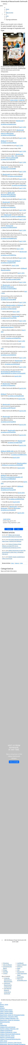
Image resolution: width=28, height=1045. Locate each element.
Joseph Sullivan (6, 519)
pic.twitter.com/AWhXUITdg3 (16, 499)
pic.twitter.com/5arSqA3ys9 (15, 176)
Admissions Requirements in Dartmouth (8, 985)
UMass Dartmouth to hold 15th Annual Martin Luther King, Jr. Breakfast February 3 (13, 552)
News (12, 563)
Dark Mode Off (14, 997)
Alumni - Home (4, 1004)
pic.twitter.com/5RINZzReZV (8, 479)
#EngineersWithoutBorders (8, 194)
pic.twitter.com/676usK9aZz (8, 432)
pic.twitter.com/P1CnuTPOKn (9, 318)
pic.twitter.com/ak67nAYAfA (13, 279)
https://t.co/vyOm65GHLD (8, 477)
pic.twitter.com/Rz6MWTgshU (9, 238)
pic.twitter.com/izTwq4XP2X (8, 422)
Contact (5, 973)
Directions (6, 963)
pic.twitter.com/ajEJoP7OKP (8, 262)
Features (17, 563)
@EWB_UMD (11, 193)
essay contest (14, 100)
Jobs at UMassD (7, 965)
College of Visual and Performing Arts (10, 1039)
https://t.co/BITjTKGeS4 (7, 133)
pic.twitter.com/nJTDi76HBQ (8, 168)
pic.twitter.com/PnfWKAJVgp (8, 255)
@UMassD (3, 141)
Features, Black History (6, 1010)
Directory (19, 966)
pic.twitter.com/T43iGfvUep (8, 207)
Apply (18, 968)
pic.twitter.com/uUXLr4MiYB (8, 299)
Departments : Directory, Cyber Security (11, 1042)
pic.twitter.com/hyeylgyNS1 (18, 373)
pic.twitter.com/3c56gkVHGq (13, 338)
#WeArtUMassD (5, 216)
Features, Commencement (7, 1037)
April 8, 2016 (18, 376)
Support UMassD (21, 965)
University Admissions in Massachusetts (8, 979)
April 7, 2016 (22, 127)
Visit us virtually (14, 762)
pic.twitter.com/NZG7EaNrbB (8, 309)
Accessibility (20, 977)
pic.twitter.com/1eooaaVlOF (8, 490)
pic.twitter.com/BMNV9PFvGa (18, 216)
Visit (18, 970)
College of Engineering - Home (8, 1032)
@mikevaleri (4, 508)
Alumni (2, 1006)
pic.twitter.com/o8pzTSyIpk (15, 442)
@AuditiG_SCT (19, 477)
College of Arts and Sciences (7, 1027)
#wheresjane (10, 287)
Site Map (5, 972)
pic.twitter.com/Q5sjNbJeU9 (8, 510)
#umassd (18, 371)
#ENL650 (13, 371)
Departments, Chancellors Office (9, 1016)
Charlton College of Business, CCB (9, 1018)
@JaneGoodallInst (5, 270)
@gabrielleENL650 (6, 373)
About (7, 9)
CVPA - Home (3, 1041)
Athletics (2, 1008)
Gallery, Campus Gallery (6, 1011)
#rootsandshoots (5, 371)
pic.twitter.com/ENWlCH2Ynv (19, 454)
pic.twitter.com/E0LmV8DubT (9, 142)
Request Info (20, 972)
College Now (3, 1025)
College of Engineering (6, 1030)
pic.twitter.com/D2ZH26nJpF (12, 364)
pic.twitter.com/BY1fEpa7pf (8, 408)
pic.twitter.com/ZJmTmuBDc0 (8, 288)
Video (21, 563)
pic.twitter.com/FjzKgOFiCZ (8, 385)
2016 (7, 16)
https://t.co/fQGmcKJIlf (12, 157)
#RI (16, 156)
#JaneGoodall (19, 121)
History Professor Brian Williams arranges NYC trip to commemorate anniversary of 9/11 (11, 545)
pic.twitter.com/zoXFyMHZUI (8, 355)
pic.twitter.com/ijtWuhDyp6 (8, 135)
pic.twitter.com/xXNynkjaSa (19, 185)
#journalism (17, 508)
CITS (1, 1023)
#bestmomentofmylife (7, 488)
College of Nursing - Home (7, 1035)
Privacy (5, 970)
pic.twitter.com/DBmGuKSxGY (9, 227)
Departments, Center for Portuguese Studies (12, 1015)
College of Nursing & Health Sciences (10, 1034)
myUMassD (20, 963)
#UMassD (11, 327)
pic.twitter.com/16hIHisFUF (8, 159)
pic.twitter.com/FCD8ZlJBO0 (8, 196)
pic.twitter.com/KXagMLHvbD (16, 396)
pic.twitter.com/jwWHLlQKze (8, 124)
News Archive (9, 12)
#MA (12, 156)
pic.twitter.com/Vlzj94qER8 (15, 465)
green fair (21, 100)
